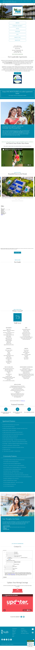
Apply (17, 34)
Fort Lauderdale (9, 62)
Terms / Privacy (24, 631)
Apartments (14, 628)
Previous (16, 199)
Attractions (17, 31)
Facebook (5, 528)
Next (18, 199)
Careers (13, 631)
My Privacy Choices (25, 633)
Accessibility (23, 630)
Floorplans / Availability (17, 25)
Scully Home (3, 3)
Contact (22, 628)
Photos (17, 28)
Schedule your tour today (18, 131)
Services (14, 633)
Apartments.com (6, 529)
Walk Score (23, 400)
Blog (13, 636)
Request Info (17, 40)
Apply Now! (17, 73)
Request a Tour (17, 37)
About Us (14, 630)
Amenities (17, 22)
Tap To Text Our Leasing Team (17, 54)
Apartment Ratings (6, 525)
